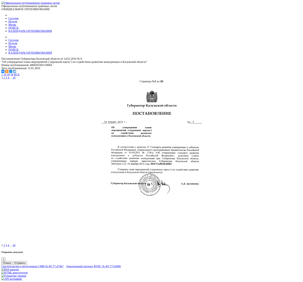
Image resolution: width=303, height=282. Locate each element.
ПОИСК (13, 27)
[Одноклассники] (6, 71)
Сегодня (13, 18)
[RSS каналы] (10, 269)
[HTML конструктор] (14, 272)
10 (5, 74)
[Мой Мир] (10, 71)
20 (8, 74)
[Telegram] (14, 71)
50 (12, 74)
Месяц (12, 24)
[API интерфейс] (11, 278)
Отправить (20, 263)
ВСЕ (17, 74)
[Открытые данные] (13, 275)
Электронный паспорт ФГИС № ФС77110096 (93, 266)
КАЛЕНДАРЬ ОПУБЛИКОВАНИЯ (30, 30)
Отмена (7, 263)
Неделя (12, 21)
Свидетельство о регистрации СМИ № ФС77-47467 (32, 266)
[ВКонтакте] (3, 71)
